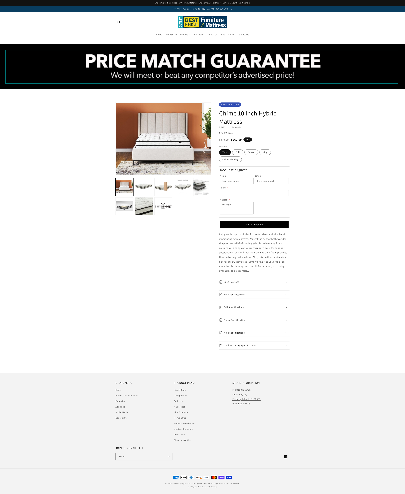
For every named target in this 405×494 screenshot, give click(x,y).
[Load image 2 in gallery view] (144, 187)
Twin (224, 152)
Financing (120, 401)
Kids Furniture (181, 412)
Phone (224, 187)
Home (118, 390)
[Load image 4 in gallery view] (183, 187)
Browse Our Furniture (126, 395)
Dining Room (180, 395)
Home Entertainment (185, 423)
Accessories (180, 434)
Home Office (180, 417)
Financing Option (182, 440)
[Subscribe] (168, 456)
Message (225, 199)
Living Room (180, 390)
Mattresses (179, 406)
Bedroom (178, 401)
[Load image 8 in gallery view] (163, 206)
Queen (251, 152)
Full (238, 152)
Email (259, 175)
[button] (118, 22)
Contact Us (121, 417)
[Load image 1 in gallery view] (124, 187)
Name (224, 175)
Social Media (121, 412)
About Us (120, 406)
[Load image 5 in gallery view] (202, 187)
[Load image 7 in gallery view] (144, 206)
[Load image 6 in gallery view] (124, 206)
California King (230, 159)
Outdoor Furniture (183, 428)
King (265, 152)
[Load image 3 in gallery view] (163, 187)
